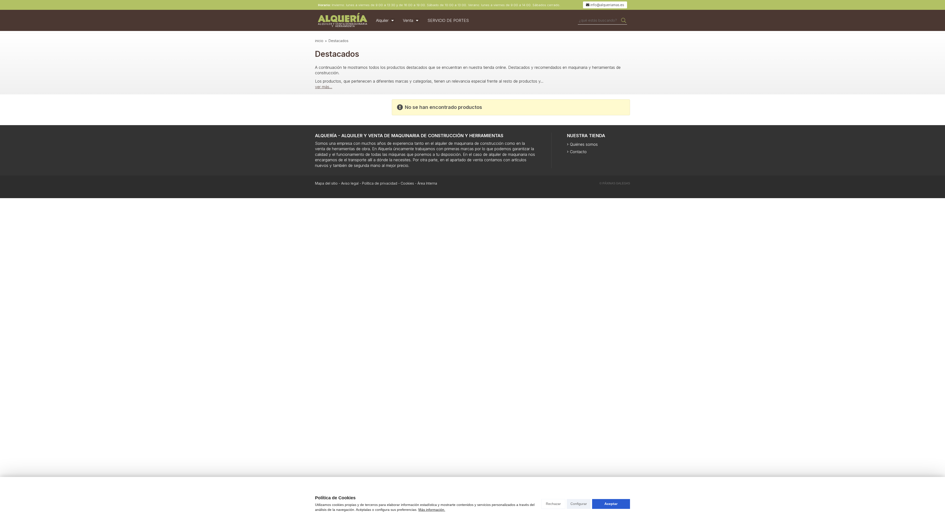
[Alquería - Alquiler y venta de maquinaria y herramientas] (342, 20)
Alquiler (382, 20)
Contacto (578, 151)
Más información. (431, 510)
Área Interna (427, 183)
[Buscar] (623, 20)
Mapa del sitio (326, 183)
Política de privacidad (379, 183)
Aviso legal (350, 183)
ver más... (323, 86)
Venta (408, 20)
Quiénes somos (584, 144)
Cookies (407, 183)
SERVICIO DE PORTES (448, 20)
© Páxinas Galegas (614, 183)
